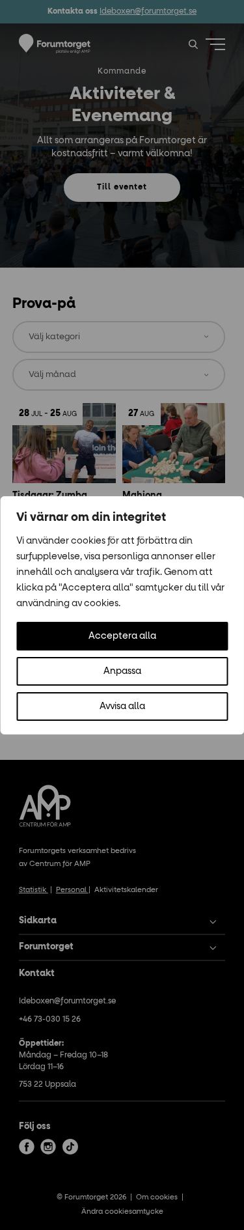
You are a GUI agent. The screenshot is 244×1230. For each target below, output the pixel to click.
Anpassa (122, 671)
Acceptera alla (122, 636)
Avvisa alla (122, 706)
